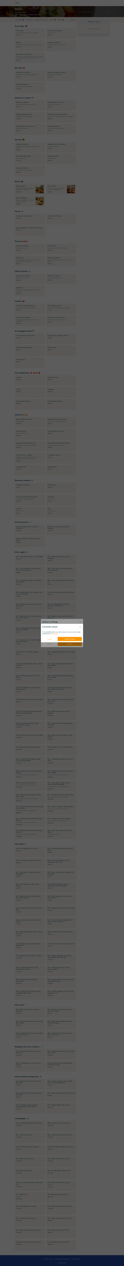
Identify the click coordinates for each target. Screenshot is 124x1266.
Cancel (49, 639)
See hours (55, 633)
